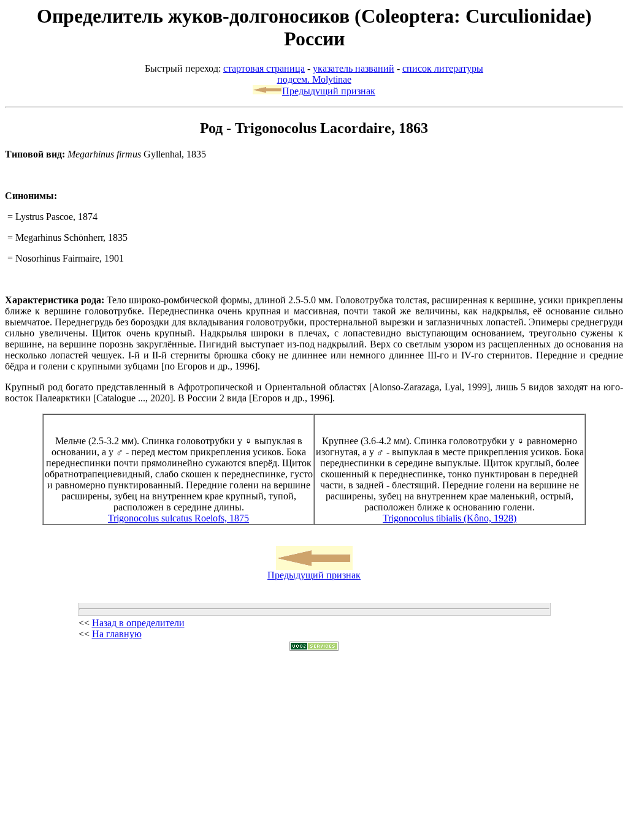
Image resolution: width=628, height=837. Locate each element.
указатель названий (353, 68)
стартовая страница (264, 68)
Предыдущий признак (328, 91)
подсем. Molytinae (314, 79)
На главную (117, 634)
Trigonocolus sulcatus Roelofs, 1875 (178, 518)
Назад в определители (138, 623)
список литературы (442, 68)
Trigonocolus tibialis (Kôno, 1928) (449, 518)
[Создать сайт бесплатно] (314, 647)
